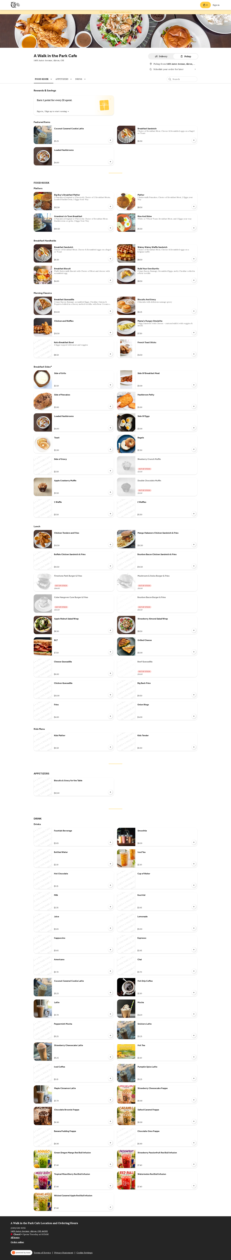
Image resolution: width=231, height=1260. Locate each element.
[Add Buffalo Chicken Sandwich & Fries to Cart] (110, 566)
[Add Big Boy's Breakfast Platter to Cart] (110, 206)
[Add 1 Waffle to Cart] (110, 513)
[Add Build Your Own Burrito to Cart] (194, 280)
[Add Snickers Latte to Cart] (194, 1035)
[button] (44, 79)
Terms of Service (42, 1252)
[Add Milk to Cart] (110, 907)
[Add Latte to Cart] (110, 1014)
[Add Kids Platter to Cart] (110, 747)
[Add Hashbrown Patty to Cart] (194, 406)
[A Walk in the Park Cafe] (15, 5)
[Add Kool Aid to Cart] (194, 907)
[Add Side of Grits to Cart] (110, 385)
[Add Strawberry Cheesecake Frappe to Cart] (194, 1100)
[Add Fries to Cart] (110, 716)
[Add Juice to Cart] (110, 928)
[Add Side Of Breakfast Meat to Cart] (194, 385)
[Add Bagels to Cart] (194, 449)
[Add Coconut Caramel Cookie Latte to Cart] (110, 140)
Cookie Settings (84, 1252)
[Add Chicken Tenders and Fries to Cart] (110, 544)
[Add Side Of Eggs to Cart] (194, 428)
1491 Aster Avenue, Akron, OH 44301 (29, 1231)
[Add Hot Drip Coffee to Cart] (194, 992)
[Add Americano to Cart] (110, 971)
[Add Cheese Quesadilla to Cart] (110, 673)
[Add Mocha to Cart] (194, 1014)
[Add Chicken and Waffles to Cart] (110, 332)
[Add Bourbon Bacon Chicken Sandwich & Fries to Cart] (194, 566)
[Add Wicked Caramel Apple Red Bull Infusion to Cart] (110, 1207)
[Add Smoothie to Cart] (194, 842)
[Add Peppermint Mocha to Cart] (110, 1035)
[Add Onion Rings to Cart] (194, 716)
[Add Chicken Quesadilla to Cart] (110, 695)
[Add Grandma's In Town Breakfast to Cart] (110, 228)
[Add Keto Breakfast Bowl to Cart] (110, 354)
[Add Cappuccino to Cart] (110, 949)
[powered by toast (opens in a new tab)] (21, 1252)
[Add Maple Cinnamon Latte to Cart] (110, 1100)
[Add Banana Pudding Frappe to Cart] (110, 1143)
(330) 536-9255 (18, 1227)
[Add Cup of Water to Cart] (194, 885)
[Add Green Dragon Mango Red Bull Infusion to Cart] (110, 1164)
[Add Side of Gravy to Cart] (110, 471)
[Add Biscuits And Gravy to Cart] (194, 311)
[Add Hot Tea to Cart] (194, 1057)
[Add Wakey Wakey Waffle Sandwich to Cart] (194, 259)
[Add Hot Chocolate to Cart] (110, 885)
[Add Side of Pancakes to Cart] (110, 406)
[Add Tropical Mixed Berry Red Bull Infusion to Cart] (110, 1186)
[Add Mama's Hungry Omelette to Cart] (194, 332)
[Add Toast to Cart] (110, 449)
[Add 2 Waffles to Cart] (194, 513)
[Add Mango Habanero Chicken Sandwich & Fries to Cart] (194, 544)
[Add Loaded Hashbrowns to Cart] (110, 161)
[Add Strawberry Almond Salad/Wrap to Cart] (194, 630)
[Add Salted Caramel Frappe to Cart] (194, 1121)
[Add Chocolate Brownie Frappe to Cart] (110, 1121)
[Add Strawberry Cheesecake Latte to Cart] (110, 1057)
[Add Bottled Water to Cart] (110, 864)
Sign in (216, 5)
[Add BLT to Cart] (110, 652)
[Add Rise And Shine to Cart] (194, 228)
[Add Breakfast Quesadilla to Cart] (110, 311)
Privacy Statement (63, 1252)
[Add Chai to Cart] (194, 971)
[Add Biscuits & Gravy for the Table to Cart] (110, 792)
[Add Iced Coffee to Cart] (110, 1078)
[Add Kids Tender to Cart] (194, 747)
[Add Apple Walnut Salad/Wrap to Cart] (110, 630)
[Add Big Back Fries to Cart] (194, 695)
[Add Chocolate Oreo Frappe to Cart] (194, 1143)
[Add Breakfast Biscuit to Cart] (110, 280)
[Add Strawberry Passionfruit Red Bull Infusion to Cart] (194, 1164)
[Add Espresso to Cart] (194, 949)
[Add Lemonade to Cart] (194, 928)
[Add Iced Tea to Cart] (194, 864)
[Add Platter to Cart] (194, 206)
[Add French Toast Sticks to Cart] (194, 354)
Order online (17, 1242)
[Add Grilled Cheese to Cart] (194, 652)
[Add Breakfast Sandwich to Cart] (194, 140)
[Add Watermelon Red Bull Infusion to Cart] (194, 1186)
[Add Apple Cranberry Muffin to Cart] (110, 492)
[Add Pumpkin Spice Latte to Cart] (194, 1078)
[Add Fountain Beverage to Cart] (110, 842)
